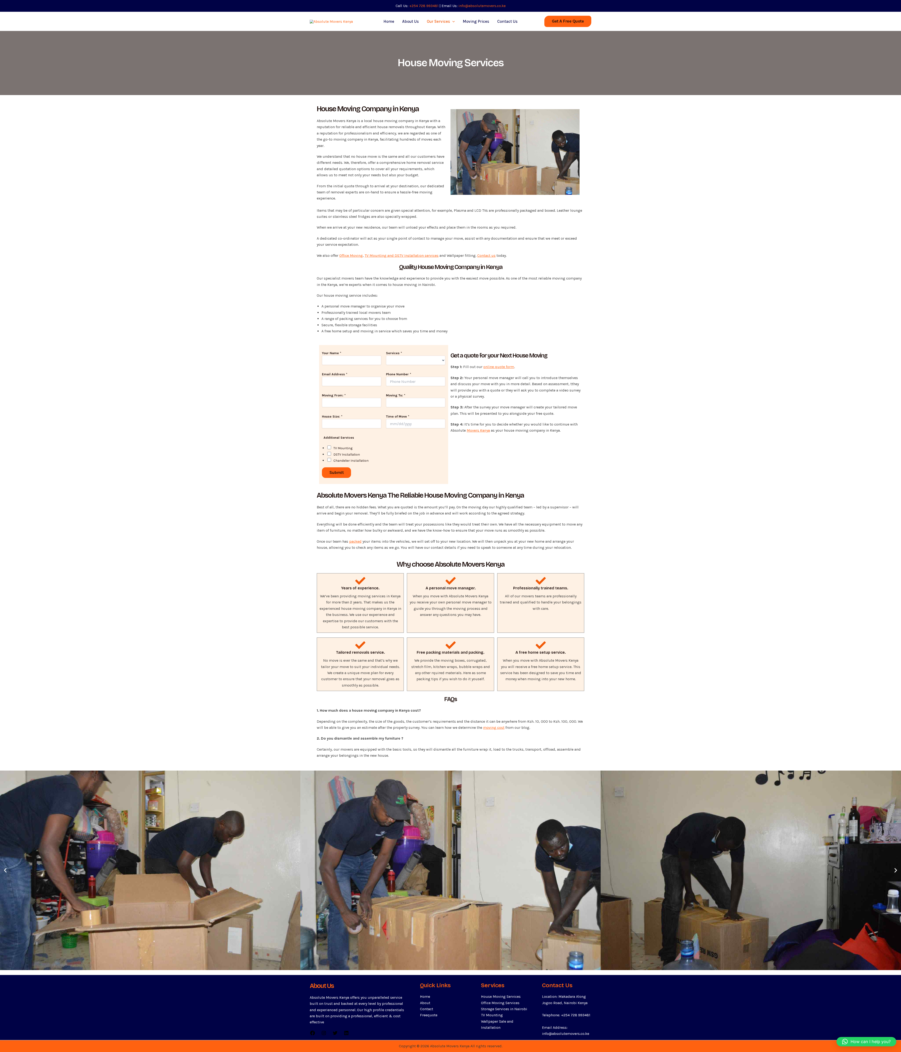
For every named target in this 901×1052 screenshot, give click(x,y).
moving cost (493, 727)
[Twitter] (335, 1034)
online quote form (498, 367)
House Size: (332, 416)
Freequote (428, 1015)
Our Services (438, 21)
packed (355, 541)
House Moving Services (501, 996)
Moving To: (395, 395)
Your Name (331, 353)
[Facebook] (312, 1034)
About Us (410, 21)
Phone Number (398, 374)
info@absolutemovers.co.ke (482, 6)
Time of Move (397, 416)
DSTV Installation (346, 455)
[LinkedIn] (346, 1034)
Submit (336, 472)
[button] (567, 21)
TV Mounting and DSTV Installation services (402, 255)
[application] (452, 21)
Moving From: (334, 395)
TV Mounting (342, 448)
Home (388, 21)
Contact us (486, 255)
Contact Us (507, 21)
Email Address (334, 374)
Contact (426, 1009)
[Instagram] (324, 1034)
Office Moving (351, 255)
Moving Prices (476, 21)
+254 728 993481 (424, 6)
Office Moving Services (500, 1003)
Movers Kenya (478, 430)
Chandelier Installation (351, 461)
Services (394, 353)
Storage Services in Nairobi (504, 1009)
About (425, 1003)
